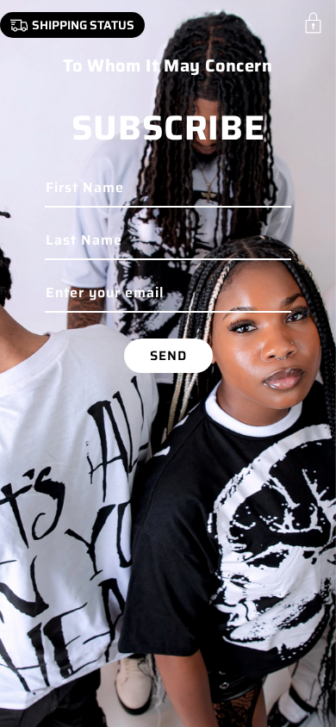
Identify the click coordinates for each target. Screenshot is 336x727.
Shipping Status (83, 25)
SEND (168, 355)
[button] (313, 23)
